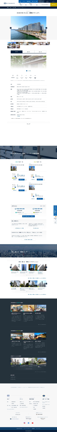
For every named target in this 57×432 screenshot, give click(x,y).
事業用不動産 (28, 1)
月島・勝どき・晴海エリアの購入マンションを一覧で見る (37, 294)
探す (20, 3)
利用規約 (33, 428)
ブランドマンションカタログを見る (40, 371)
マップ (23, 212)
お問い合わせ (54, 4)
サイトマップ (38, 428)
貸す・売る (8, 405)
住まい (20, 1)
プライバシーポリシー (27, 428)
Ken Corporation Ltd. (9, 3)
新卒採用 (43, 406)
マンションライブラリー (45, 4)
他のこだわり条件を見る (42, 324)
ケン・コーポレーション (46, 404)
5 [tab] (29, 291)
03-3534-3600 (19, 210)
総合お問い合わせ (19, 428)
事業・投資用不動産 (23, 405)
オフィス (24, 1)
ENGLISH (40, 0)
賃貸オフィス (22, 401)
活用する (30, 3)
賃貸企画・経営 (35, 403)
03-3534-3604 (37, 210)
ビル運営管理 (22, 403)
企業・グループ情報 (34, 1)
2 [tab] (27, 291)
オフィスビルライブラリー (24, 407)
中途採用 (43, 408)
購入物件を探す (13, 379)
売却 (34, 407)
